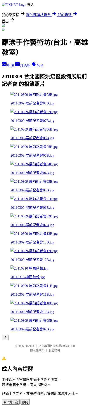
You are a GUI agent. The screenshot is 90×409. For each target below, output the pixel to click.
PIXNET (29, 346)
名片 (40, 65)
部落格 (25, 65)
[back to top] (5, 337)
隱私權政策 (37, 350)
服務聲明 (54, 350)
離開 (25, 402)
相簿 (11, 65)
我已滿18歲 (10, 402)
